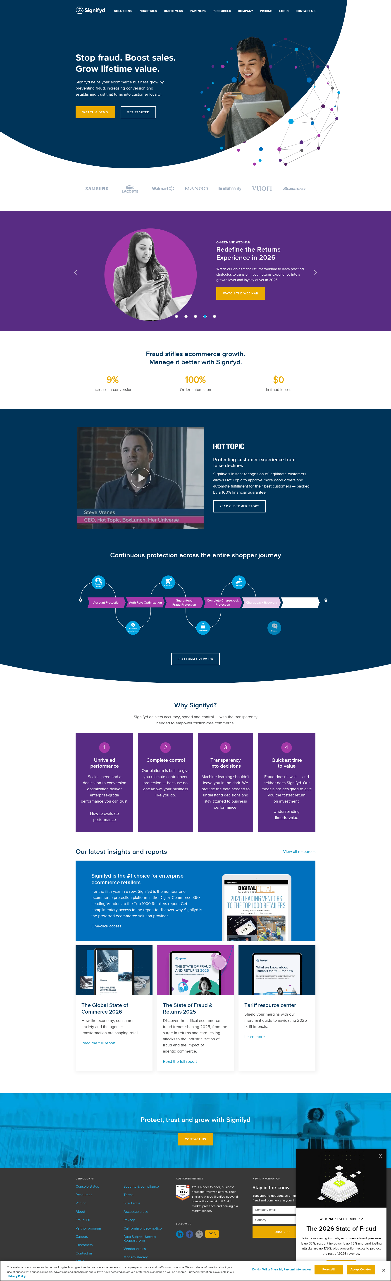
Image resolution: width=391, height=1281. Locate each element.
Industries (148, 11)
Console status (87, 1187)
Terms (128, 1195)
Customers (173, 11)
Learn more (254, 1037)
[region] (195, 1271)
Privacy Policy (17, 1276)
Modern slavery (136, 1257)
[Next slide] (315, 272)
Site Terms (132, 1203)
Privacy (129, 1220)
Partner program (88, 1228)
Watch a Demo (95, 112)
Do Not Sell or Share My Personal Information (281, 1269)
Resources (222, 11)
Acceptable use (136, 1212)
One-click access (106, 926)
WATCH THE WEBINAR (240, 293)
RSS (212, 1234)
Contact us (305, 11)
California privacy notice (143, 1228)
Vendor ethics (135, 1249)
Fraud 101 (83, 1220)
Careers (82, 1237)
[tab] (176, 316)
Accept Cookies (360, 1269)
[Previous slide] (75, 272)
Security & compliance (141, 1187)
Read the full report (98, 1043)
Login (284, 11)
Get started (138, 112)
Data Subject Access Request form (140, 1238)
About (80, 1212)
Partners (198, 11)
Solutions (123, 11)
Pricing (266, 11)
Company (245, 11)
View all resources (299, 852)
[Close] (384, 1270)
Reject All (328, 1269)
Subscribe (282, 1232)
